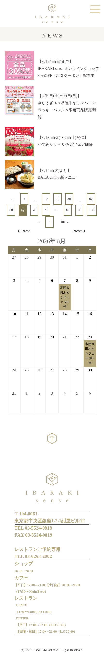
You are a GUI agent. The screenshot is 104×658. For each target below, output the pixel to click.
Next (77, 231)
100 (91, 210)
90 (79, 210)
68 (11, 210)
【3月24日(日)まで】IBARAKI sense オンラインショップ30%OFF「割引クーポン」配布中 (68, 68)
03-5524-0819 (38, 535)
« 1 (12, 199)
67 (91, 199)
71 (46, 210)
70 (34, 210)
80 (67, 210)
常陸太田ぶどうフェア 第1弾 (64, 297)
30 (69, 199)
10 (46, 199)
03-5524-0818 (38, 528)
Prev (26, 231)
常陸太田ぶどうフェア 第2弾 (90, 353)
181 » (64, 222)
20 (57, 199)
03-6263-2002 (38, 556)
